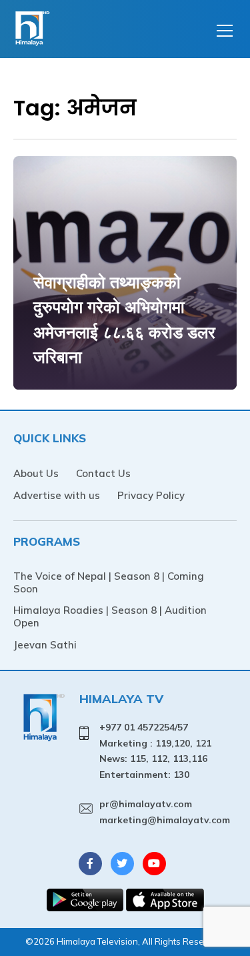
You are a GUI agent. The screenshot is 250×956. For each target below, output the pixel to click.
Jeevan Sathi (45, 644)
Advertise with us (56, 495)
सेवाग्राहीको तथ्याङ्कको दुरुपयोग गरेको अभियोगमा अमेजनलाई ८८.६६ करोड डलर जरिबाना (124, 320)
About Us (36, 473)
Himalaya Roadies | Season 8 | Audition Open (110, 616)
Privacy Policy (151, 495)
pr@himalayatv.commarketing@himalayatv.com (164, 812)
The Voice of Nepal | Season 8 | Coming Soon (108, 582)
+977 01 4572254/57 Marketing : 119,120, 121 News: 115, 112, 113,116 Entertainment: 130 (155, 751)
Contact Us (103, 473)
